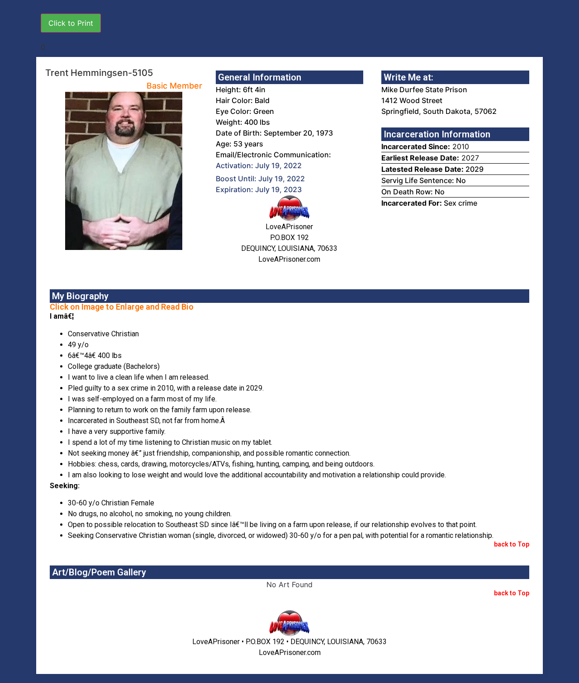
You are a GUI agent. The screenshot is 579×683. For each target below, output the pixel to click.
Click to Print (70, 23)
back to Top (511, 544)
